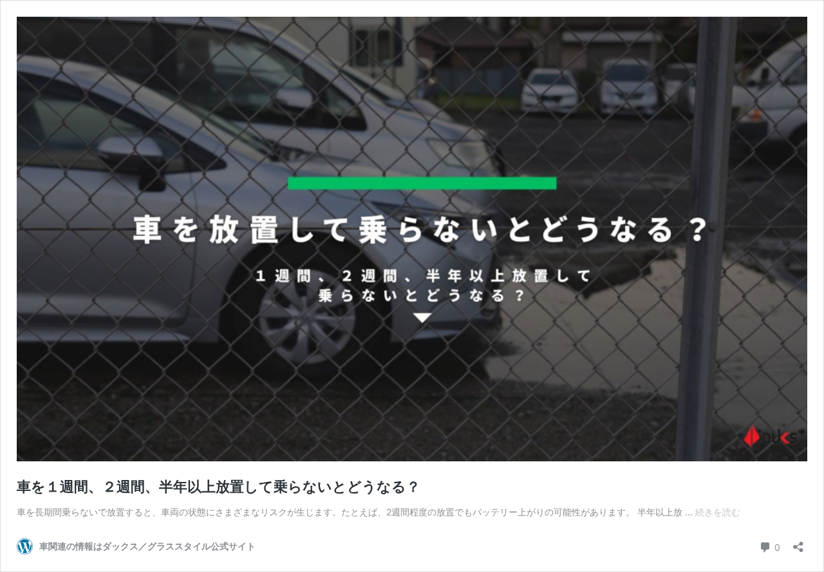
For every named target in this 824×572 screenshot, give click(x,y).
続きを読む (717, 511)
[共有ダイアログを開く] (798, 543)
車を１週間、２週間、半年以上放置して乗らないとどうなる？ (218, 486)
